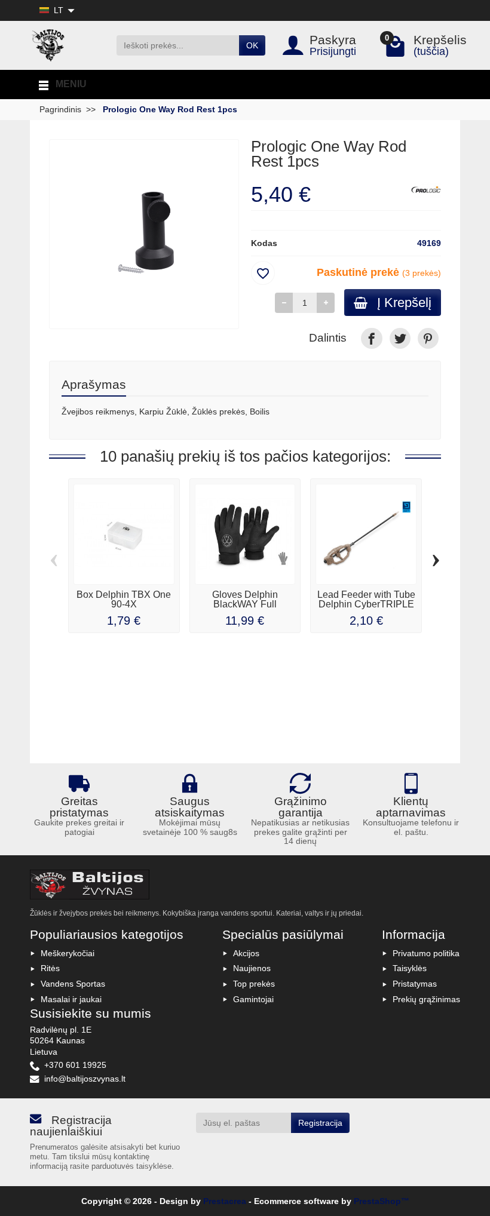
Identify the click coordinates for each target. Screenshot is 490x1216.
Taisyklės (410, 968)
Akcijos (246, 953)
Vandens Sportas (73, 983)
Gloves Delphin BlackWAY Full (245, 599)
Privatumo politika (426, 953)
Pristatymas (415, 983)
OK (252, 45)
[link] (371, 338)
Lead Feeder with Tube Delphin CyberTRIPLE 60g (366, 604)
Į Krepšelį (404, 302)
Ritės (50, 968)
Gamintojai (253, 999)
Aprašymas (94, 384)
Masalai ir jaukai (71, 999)
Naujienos (252, 968)
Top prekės (254, 983)
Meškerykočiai (67, 953)
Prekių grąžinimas (426, 999)
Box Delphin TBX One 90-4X (123, 599)
